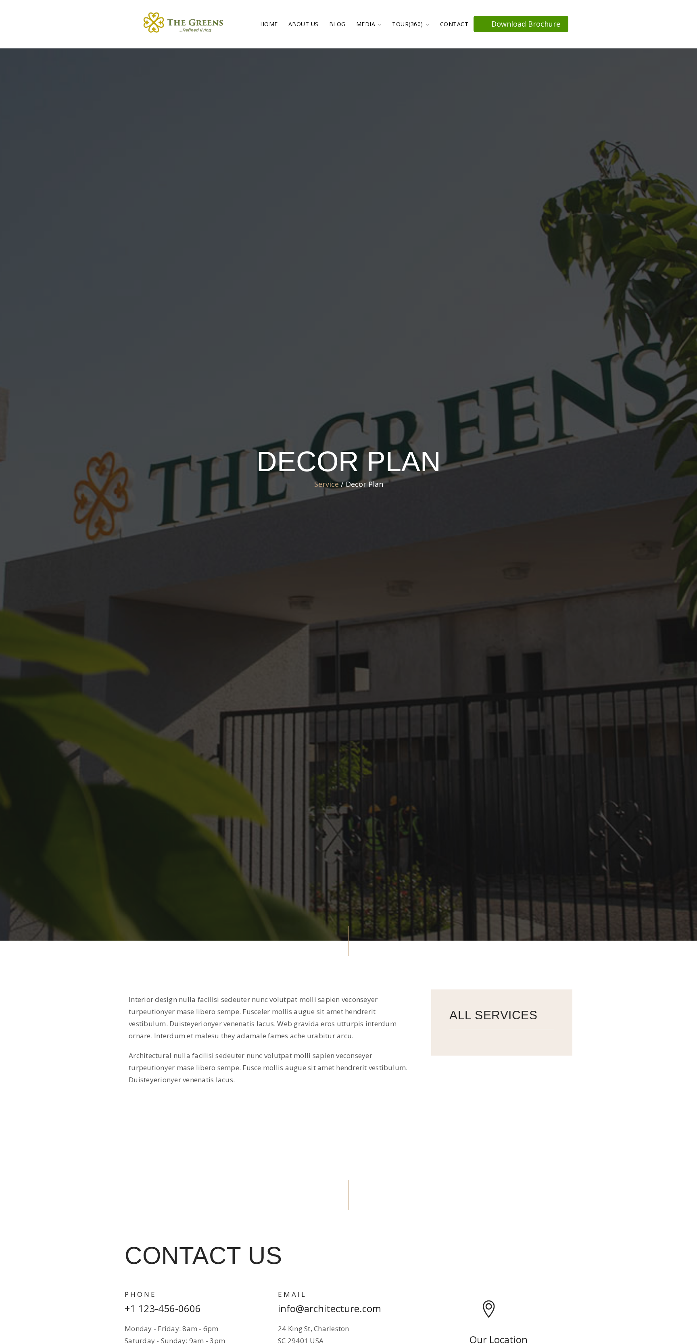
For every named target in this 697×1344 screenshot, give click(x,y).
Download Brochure (524, 24)
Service (326, 484)
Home (269, 24)
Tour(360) (408, 24)
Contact (454, 24)
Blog (337, 24)
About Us (303, 24)
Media (366, 24)
